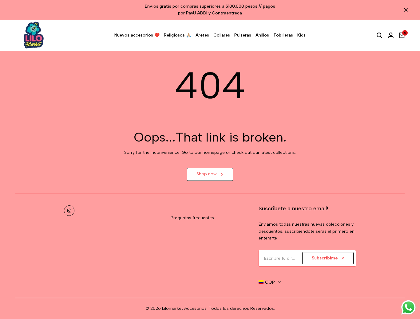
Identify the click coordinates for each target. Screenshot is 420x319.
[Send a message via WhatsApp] (408, 307)
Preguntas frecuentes (192, 217)
